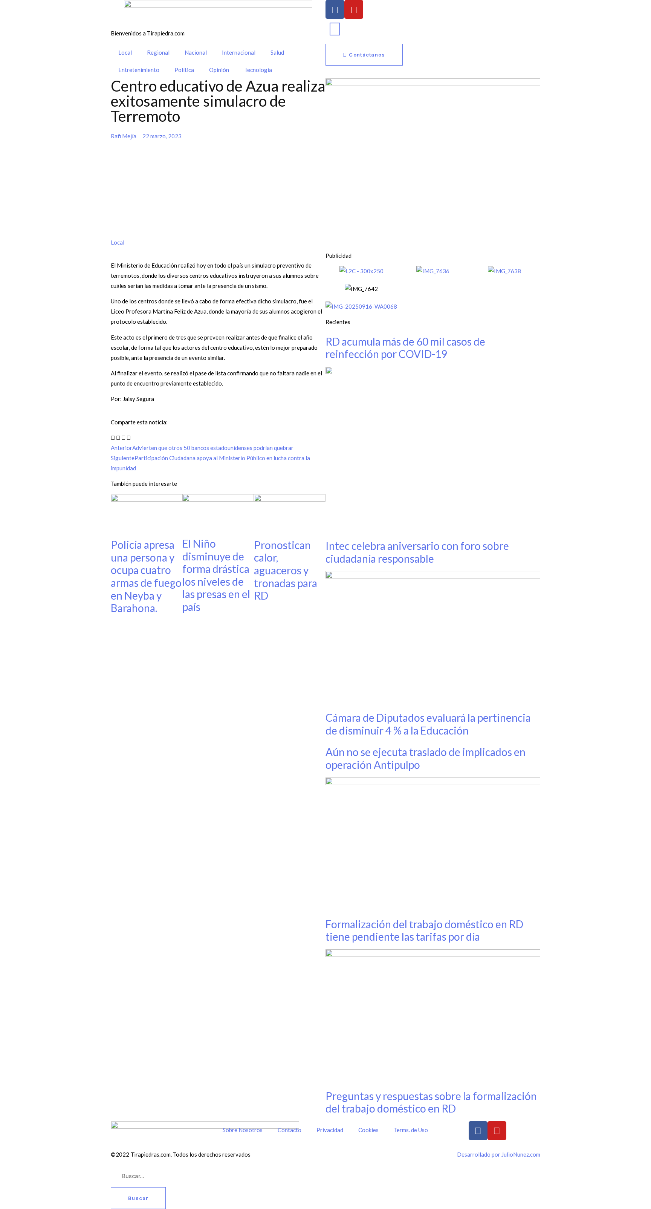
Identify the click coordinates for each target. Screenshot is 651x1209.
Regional (158, 52)
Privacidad (329, 1129)
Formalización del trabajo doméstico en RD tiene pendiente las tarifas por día (424, 930)
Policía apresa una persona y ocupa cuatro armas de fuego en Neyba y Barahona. (146, 576)
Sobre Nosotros (243, 1129)
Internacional (238, 52)
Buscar (138, 1198)
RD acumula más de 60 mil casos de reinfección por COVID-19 (405, 348)
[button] (113, 438)
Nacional (196, 52)
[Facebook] (335, 9)
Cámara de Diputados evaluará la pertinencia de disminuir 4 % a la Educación (428, 724)
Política (184, 69)
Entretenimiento (138, 69)
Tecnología (258, 69)
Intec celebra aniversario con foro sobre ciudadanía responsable (417, 552)
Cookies (368, 1129)
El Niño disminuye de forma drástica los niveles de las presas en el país (216, 575)
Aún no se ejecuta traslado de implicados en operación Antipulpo (426, 758)
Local (125, 52)
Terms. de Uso (411, 1129)
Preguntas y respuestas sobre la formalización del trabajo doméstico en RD (431, 1102)
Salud (277, 52)
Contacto (289, 1129)
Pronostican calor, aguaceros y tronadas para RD (285, 570)
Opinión (219, 69)
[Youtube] (353, 9)
